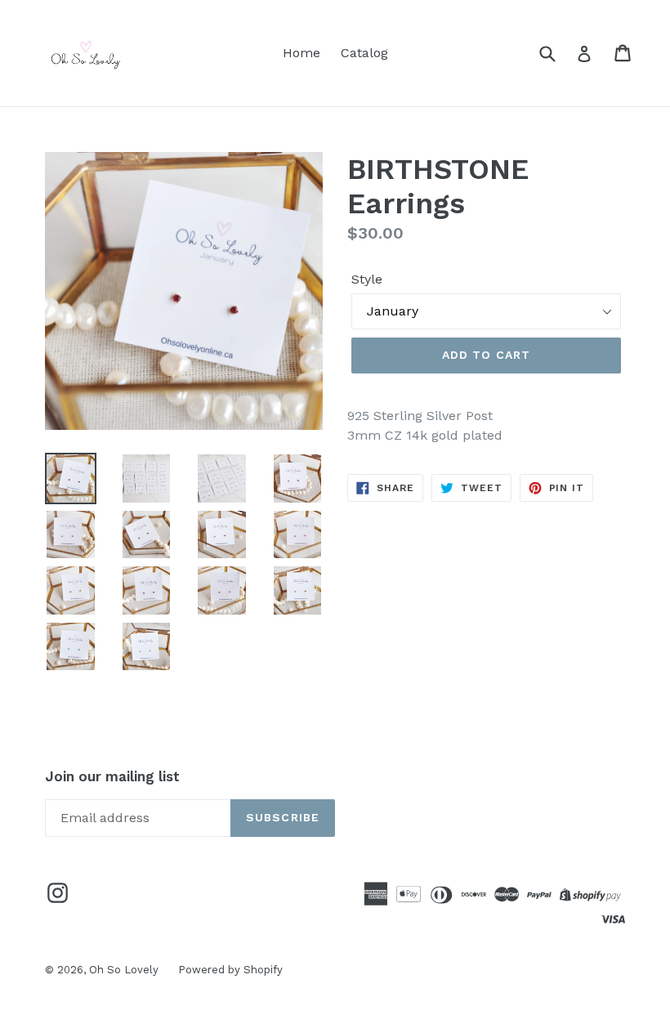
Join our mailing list (112, 776)
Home (301, 52)
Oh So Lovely (125, 970)
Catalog (364, 52)
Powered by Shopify (230, 970)
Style (366, 279)
